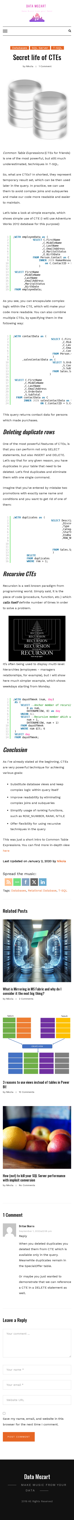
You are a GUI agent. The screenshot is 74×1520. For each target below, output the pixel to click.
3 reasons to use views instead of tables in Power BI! (36, 1084)
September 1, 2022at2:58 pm (35, 1231)
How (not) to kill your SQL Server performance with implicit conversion (34, 1177)
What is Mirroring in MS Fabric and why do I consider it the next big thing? (32, 991)
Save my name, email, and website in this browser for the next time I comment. (33, 1421)
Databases (19, 48)
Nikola (61, 861)
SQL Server (40, 48)
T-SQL (57, 48)
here (6, 850)
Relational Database (42, 890)
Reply (23, 1236)
